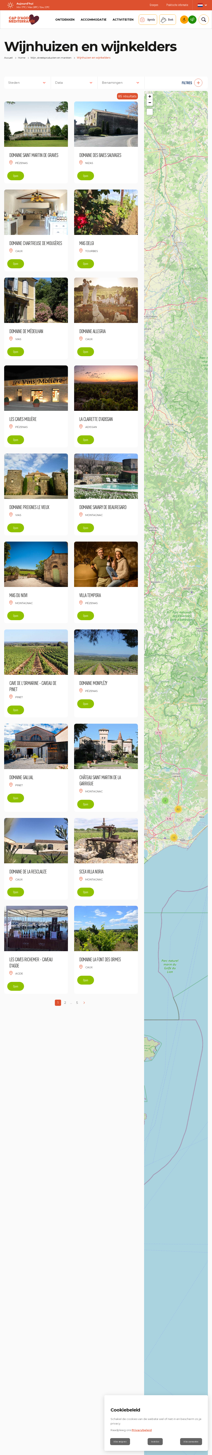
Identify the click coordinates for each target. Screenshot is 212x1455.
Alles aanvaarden (191, 1441)
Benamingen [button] (112, 83)
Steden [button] (14, 83)
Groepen (154, 5)
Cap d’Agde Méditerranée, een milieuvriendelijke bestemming (192, 19)
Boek (170, 19)
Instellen (155, 1441)
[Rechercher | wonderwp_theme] (202, 19)
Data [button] (59, 83)
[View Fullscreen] (150, 112)
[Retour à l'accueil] (24, 19)
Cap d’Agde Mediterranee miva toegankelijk (184, 19)
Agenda (151, 19)
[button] (178, 82)
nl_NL (202, 5)
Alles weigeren (120, 1441)
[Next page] (84, 1003)
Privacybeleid (142, 1430)
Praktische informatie (177, 5)
